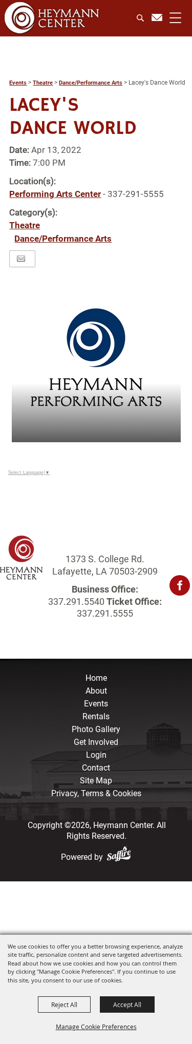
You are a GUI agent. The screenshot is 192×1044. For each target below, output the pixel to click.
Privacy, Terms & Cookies (96, 793)
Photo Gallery (96, 729)
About (96, 691)
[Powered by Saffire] (121, 857)
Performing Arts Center (55, 194)
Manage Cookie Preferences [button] (96, 1026)
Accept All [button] (127, 1004)
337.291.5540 (76, 601)
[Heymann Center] (52, 18)
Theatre (43, 83)
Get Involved (96, 742)
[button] (96, 357)
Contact (96, 768)
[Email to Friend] (21, 259)
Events (18, 83)
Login (96, 755)
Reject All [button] (64, 1004)
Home (96, 678)
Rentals (96, 716)
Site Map (96, 780)
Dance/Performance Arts (90, 83)
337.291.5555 (105, 613)
